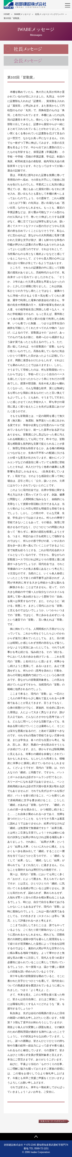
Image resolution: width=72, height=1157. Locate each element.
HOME (7, 14)
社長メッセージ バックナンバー (49, 14)
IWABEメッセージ (22, 14)
